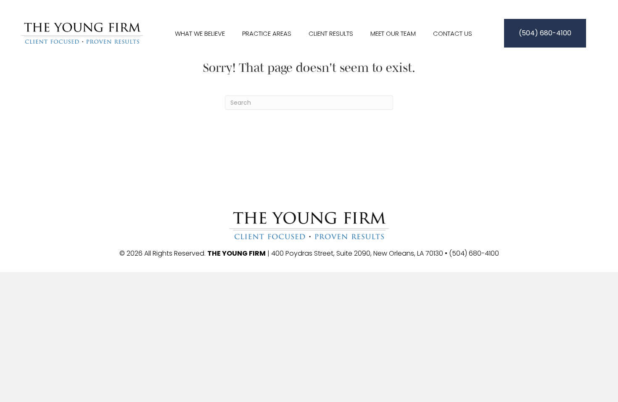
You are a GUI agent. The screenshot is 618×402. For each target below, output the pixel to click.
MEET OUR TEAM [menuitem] (393, 33)
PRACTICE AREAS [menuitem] (266, 33)
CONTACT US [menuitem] (452, 33)
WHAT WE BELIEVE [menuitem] (200, 33)
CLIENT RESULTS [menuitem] (331, 33)
